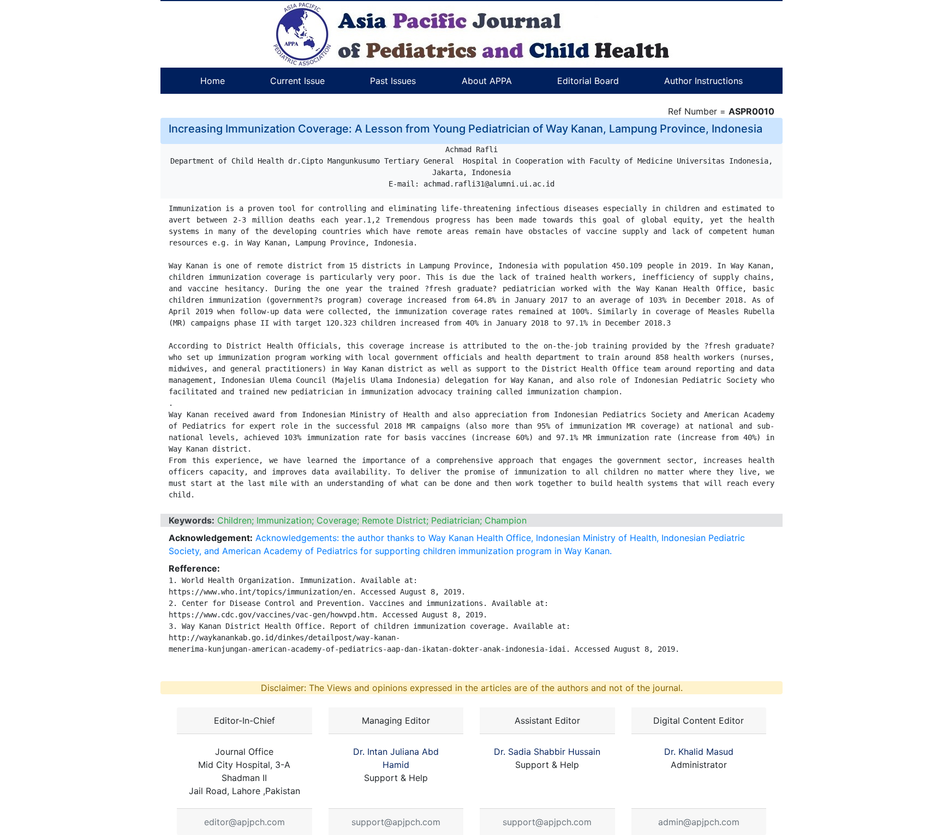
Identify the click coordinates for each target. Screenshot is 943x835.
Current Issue (297, 80)
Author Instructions (703, 80)
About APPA (487, 80)
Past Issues (393, 80)
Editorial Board (588, 80)
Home (212, 80)
